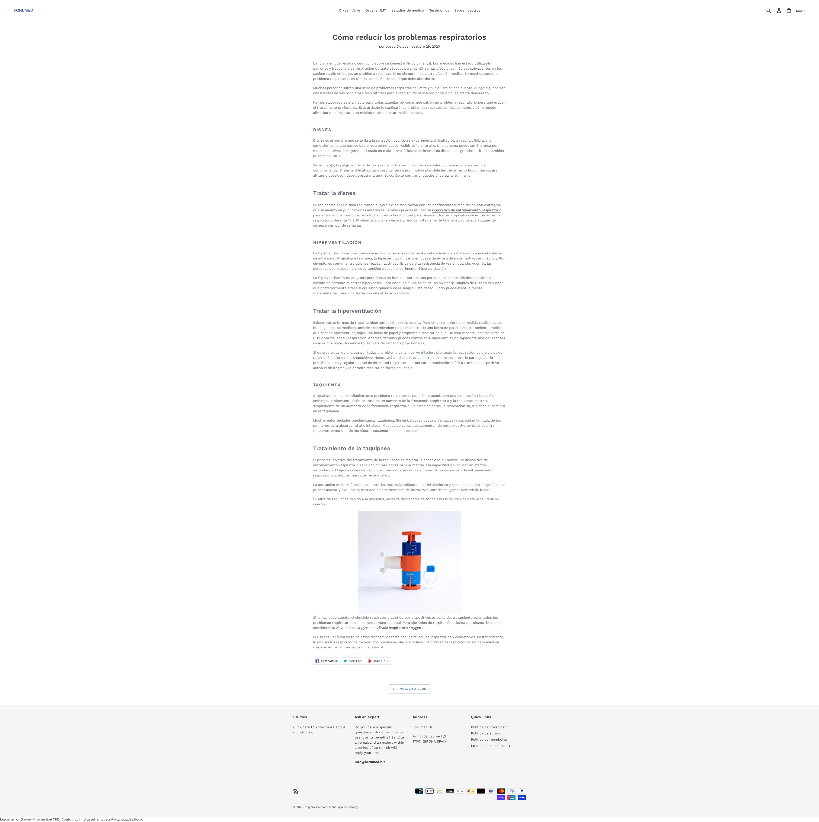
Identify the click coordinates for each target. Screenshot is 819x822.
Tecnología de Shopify (343, 807)
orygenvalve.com (316, 807)
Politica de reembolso (489, 739)
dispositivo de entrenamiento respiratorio (466, 210)
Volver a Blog (412, 688)
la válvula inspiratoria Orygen (397, 628)
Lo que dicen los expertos (492, 746)
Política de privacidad (489, 727)
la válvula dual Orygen (350, 628)
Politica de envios (485, 733)
